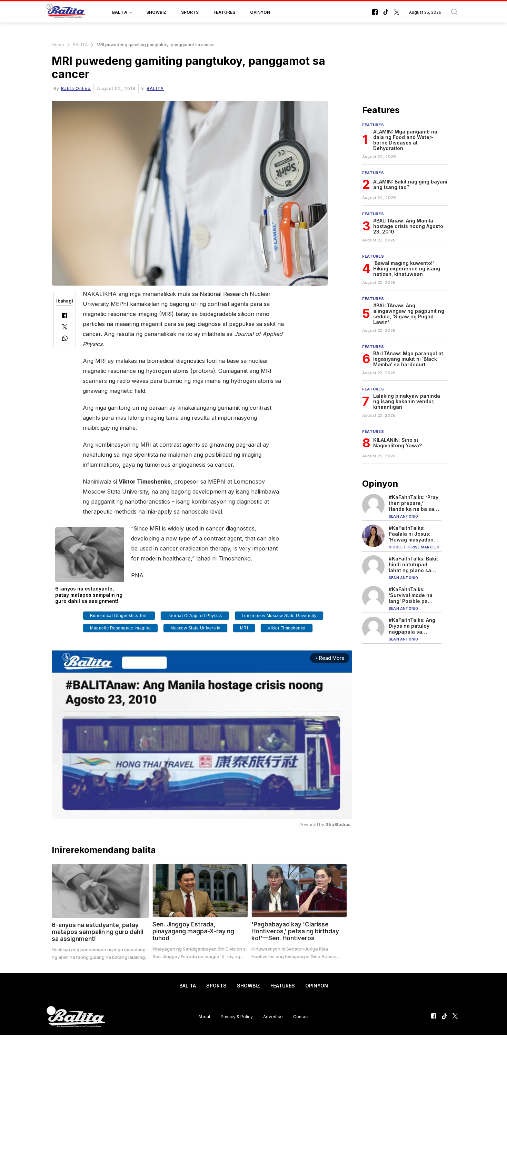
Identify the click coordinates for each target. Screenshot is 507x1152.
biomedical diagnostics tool (119, 615)
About (204, 1016)
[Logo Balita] (66, 12)
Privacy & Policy (237, 1016)
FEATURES (224, 12)
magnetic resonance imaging (120, 628)
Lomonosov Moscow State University (279, 615)
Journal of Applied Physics (195, 615)
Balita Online (76, 88)
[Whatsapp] (65, 339)
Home (58, 44)
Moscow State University (195, 628)
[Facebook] (64, 316)
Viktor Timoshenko (287, 628)
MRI (244, 628)
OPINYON (260, 12)
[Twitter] (64, 327)
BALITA (119, 12)
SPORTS (190, 12)
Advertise (273, 1016)
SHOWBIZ (156, 12)
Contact (301, 1016)
